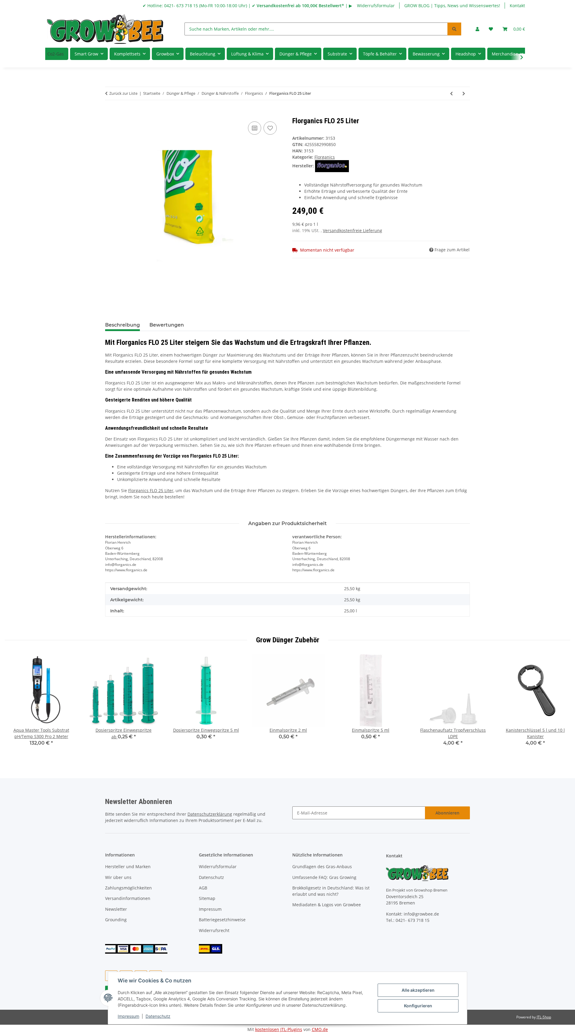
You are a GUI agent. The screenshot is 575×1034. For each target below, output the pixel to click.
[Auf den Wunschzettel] (270, 128)
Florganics (324, 157)
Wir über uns (118, 877)
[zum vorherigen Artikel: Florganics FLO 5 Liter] (451, 93)
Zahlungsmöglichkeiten (128, 888)
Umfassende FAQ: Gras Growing (324, 877)
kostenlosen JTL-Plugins (278, 1029)
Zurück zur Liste (123, 93)
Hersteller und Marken (128, 866)
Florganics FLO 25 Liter (150, 490)
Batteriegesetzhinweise (222, 919)
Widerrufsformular (376, 5)
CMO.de (320, 1029)
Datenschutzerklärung (209, 814)
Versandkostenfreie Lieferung (352, 230)
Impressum (128, 1016)
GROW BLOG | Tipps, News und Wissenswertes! (452, 5)
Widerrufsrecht (214, 930)
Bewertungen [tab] (166, 325)
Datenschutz (158, 1016)
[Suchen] (454, 28)
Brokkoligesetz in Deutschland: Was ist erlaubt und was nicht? (331, 891)
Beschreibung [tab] (122, 325)
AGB (203, 888)
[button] (477, 29)
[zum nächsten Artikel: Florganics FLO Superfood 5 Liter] (464, 93)
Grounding (116, 919)
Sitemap (207, 898)
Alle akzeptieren (418, 990)
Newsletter (116, 909)
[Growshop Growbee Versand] (210, 948)
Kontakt (517, 5)
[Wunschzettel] (491, 29)
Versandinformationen (127, 898)
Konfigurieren (418, 1005)
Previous (15, 704)
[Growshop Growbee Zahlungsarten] (136, 948)
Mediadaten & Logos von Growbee (326, 904)
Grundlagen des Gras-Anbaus (322, 866)
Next (560, 704)
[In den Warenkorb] (110, 113)
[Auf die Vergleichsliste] (254, 128)
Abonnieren (447, 813)
